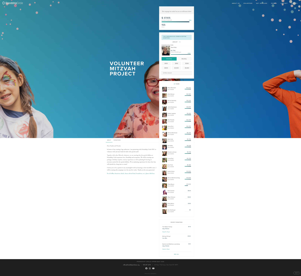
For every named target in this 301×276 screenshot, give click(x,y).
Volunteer (247, 3)
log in (297, 273)
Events (274, 3)
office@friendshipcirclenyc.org (131, 265)
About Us (236, 3)
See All (176, 254)
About (109, 140)
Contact (284, 3)
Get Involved (261, 3)
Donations (117, 140)
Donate (294, 3)
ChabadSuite (153, 273)
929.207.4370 (147, 265)
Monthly (184, 59)
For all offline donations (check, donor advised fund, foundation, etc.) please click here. (131, 173)
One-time (169, 59)
